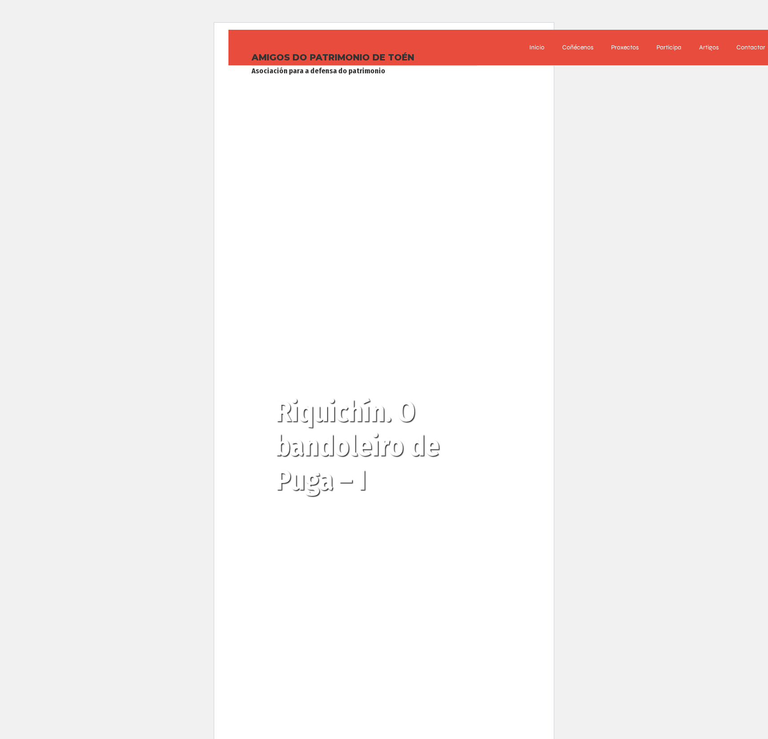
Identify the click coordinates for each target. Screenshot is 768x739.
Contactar (750, 47)
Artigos (709, 47)
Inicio (536, 47)
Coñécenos (577, 47)
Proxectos (625, 47)
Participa (668, 47)
